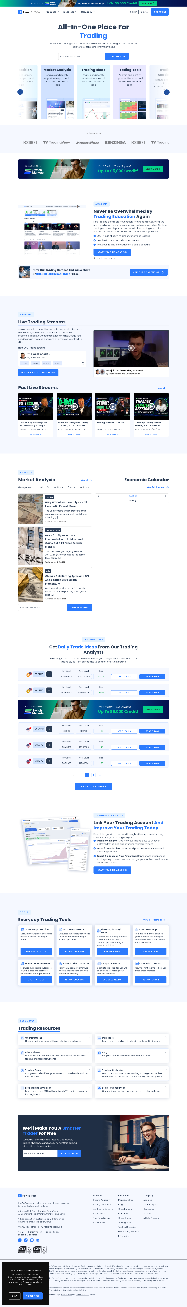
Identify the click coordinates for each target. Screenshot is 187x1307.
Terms (21, 1232)
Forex (71, 487)
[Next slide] (165, 92)
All (41, 487)
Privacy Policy (35, 1232)
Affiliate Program (151, 1218)
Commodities (54, 487)
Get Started (20, 113)
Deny (15, 1296)
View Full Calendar (156, 487)
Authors (147, 1213)
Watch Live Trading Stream (38, 372)
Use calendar (151, 979)
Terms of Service (82, 1295)
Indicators (123, 1213)
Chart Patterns (125, 1209)
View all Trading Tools (154, 919)
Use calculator (36, 951)
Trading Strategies (127, 1227)
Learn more (146, 3)
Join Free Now (117, 56)
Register (144, 12)
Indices (84, 487)
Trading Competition (103, 1204)
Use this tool (112, 951)
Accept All (32, 1296)
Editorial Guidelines (27, 1234)
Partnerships (149, 1204)
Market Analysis (125, 1200)
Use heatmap (150, 951)
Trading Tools (124, 1222)
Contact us (148, 1209)
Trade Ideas (99, 1213)
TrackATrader (99, 1222)
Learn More (152, 169)
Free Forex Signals (101, 1218)
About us (147, 1200)
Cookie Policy (52, 1232)
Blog (120, 1204)
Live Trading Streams (103, 1209)
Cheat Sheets (124, 1218)
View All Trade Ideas (93, 786)
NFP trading (123, 1236)
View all (161, 388)
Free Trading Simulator (129, 1231)
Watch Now (36, 434)
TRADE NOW (152, 676)
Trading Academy (101, 1200)
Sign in (133, 12)
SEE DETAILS (124, 676)
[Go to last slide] (22, 92)
